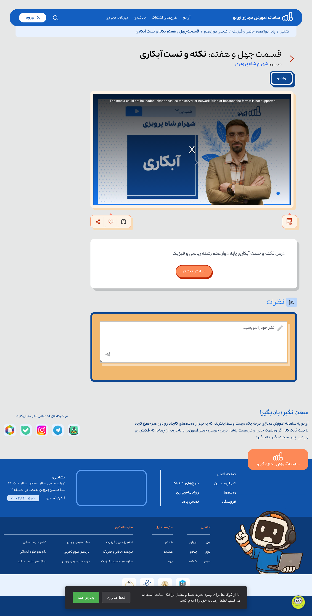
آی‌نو (186, 17)
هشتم (168, 551)
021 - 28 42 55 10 (23, 498)
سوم (207, 561)
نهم (170, 561)
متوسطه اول (164, 527)
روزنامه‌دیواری (187, 492)
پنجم (193, 551)
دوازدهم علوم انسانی (42, 561)
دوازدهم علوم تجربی (86, 561)
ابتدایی (205, 527)
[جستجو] (56, 18)
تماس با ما (190, 501)
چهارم (193, 542)
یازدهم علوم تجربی (86, 551)
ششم (193, 561)
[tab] (282, 78)
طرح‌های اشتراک (164, 17)
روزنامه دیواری (117, 17)
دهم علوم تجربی (86, 542)
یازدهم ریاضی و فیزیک (129, 551)
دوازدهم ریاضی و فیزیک (129, 561)
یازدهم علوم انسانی (42, 551)
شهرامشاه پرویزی (251, 64)
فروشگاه (229, 501)
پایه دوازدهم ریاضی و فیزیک (253, 31)
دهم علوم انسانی (42, 542)
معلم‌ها (230, 492)
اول (208, 542)
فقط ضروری (116, 597)
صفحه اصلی (226, 474)
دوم (207, 551)
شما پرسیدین (225, 483)
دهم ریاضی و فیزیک (129, 542)
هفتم (169, 542)
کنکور (284, 31)
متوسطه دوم (124, 527)
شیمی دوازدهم (215, 31)
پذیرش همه (86, 597)
